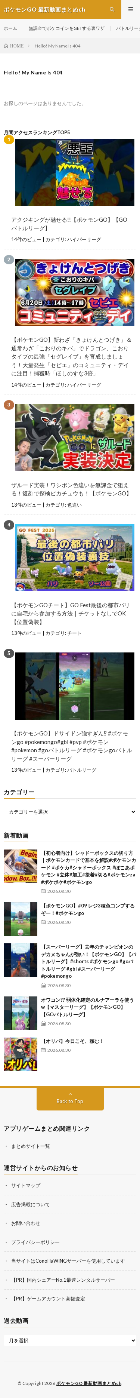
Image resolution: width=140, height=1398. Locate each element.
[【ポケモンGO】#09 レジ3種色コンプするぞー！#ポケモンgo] (20, 919)
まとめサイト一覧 (30, 1146)
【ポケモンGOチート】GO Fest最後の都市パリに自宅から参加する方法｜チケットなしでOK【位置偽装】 (70, 613)
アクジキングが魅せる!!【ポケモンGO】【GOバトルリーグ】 (69, 223)
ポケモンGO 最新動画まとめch (88, 1383)
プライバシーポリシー (35, 1242)
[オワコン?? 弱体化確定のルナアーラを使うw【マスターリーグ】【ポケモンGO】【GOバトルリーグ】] (20, 1013)
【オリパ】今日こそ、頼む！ (72, 1041)
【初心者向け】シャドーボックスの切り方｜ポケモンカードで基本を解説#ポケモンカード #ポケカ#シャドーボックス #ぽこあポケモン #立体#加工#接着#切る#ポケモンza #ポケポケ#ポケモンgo (88, 867)
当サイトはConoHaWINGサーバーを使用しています (68, 1261)
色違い (74, 505)
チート (74, 633)
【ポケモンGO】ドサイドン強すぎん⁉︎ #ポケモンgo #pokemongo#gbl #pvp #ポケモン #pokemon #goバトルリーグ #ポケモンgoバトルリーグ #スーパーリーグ (71, 746)
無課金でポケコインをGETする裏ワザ (67, 28)
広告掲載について (30, 1204)
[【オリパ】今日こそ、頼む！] (20, 1054)
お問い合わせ (25, 1223)
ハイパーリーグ (84, 239)
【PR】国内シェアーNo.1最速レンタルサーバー (63, 1280)
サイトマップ (25, 1185)
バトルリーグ (81, 770)
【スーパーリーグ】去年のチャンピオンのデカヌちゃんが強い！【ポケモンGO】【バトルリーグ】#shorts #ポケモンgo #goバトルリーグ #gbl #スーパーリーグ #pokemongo (88, 961)
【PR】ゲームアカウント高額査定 (48, 1299)
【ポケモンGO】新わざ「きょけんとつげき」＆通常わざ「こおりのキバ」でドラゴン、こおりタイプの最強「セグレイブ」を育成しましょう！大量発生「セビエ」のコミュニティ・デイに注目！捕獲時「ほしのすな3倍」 (71, 356)
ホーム (10, 28)
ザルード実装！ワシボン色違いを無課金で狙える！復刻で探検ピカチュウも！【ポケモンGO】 (71, 489)
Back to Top (70, 1101)
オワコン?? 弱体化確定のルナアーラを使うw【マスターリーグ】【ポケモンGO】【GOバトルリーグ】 (87, 1007)
